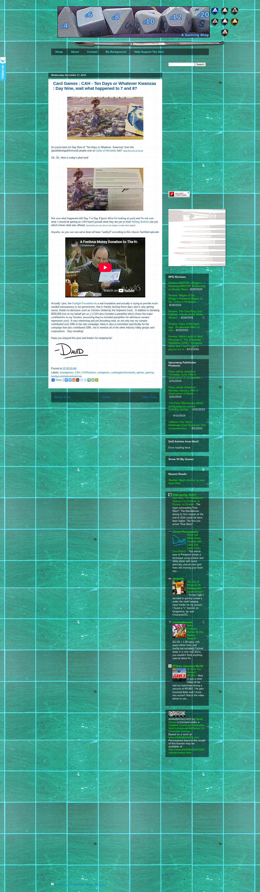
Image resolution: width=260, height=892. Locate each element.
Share (58, 379)
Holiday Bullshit (140, 221)
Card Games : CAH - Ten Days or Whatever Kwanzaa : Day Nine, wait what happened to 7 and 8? (104, 86)
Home (59, 51)
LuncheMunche (182, 622)
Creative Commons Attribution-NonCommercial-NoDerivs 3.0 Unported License (186, 728)
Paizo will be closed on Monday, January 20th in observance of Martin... (183, 390)
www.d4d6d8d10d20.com (183, 737)
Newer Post (62, 397)
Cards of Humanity (106, 150)
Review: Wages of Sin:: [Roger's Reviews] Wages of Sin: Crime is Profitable (185, 298)
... (169, 415)
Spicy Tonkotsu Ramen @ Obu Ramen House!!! (195, 632)
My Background (116, 51)
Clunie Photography (185, 531)
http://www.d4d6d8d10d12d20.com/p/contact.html (186, 751)
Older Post (149, 397)
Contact (92, 51)
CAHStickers (89, 372)
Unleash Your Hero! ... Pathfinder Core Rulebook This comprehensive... (187, 425)
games (140, 372)
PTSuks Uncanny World (187, 665)
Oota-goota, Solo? (184, 494)
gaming (150, 372)
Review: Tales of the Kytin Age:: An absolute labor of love (183, 327)
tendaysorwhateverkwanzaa (66, 376)
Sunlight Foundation (83, 303)
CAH (77, 372)
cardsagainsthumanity (123, 372)
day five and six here (133, 151)
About (75, 51)
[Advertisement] (197, 99)
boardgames (66, 372)
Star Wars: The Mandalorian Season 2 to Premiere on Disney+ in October (187, 501)
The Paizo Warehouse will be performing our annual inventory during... (185, 406)
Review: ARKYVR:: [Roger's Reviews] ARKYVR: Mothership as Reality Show (187, 286)
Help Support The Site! (149, 51)
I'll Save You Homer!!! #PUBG (194, 672)
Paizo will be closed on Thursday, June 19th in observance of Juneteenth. (184, 374)
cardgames (103, 372)
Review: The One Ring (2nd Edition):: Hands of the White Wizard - (185, 314)
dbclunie (178, 578)
